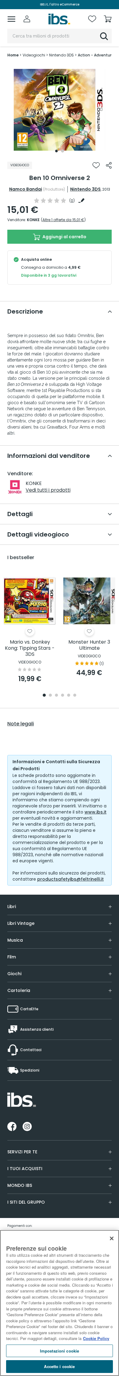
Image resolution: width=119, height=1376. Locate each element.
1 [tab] (56, 151)
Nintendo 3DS (85, 189)
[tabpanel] (59, 110)
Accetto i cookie (59, 1366)
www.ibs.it (95, 812)
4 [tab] (62, 696)
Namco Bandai (25, 189)
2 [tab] (62, 151)
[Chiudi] (111, 1238)
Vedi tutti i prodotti (48, 490)
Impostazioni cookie (59, 1351)
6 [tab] (75, 696)
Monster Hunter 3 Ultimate (89, 645)
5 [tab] (68, 696)
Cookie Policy (96, 1338)
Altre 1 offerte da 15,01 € (63, 219)
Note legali (20, 723)
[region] (59, 1303)
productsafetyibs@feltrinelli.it (70, 879)
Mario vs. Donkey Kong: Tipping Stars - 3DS (30, 648)
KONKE (33, 219)
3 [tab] (56, 696)
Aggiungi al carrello (63, 237)
